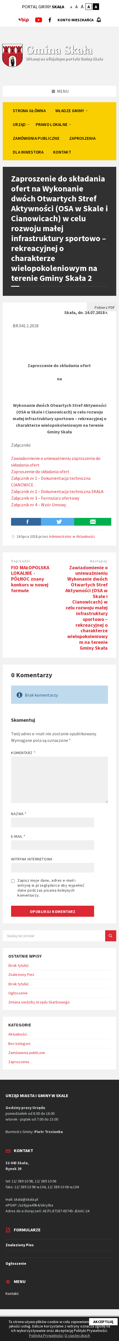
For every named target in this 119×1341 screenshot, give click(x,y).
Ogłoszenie (18, 992)
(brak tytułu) (18, 965)
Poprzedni (20, 561)
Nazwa (19, 813)
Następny (99, 561)
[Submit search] (110, 935)
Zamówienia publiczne (26, 1052)
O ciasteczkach (77, 1335)
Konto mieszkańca (76, 19)
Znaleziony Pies (21, 974)
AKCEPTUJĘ (103, 1321)
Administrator (60, 536)
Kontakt (12, 1293)
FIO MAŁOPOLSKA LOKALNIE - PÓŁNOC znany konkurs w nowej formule (30, 579)
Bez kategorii (19, 1043)
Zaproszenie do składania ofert (40, 471)
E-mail (18, 836)
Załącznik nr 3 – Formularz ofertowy (45, 498)
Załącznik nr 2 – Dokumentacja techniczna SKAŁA (57, 491)
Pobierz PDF (104, 307)
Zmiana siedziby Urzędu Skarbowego (39, 1002)
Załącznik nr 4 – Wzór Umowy (38, 504)
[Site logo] (12, 66)
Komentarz (23, 752)
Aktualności (85, 536)
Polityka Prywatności (46, 1335)
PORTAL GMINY (43, 6)
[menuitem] (29, 110)
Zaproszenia (18, 1061)
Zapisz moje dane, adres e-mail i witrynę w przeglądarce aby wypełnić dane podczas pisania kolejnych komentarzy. (50, 888)
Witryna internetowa (32, 859)
